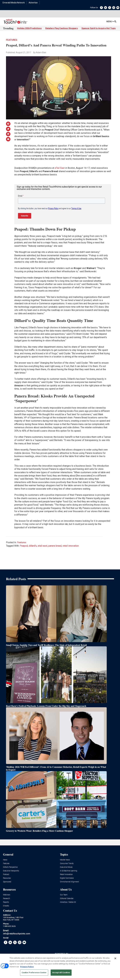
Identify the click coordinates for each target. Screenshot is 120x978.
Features (11, 40)
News (5, 860)
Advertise (33, 3)
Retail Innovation (66, 874)
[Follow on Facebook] (101, 7)
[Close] (115, 958)
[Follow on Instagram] (113, 7)
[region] (60, 966)
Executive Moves (66, 867)
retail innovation (71, 545)
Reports (6, 902)
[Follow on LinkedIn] (105, 7)
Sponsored (7, 882)
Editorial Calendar (66, 898)
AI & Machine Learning (68, 871)
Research (6, 898)
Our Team (63, 895)
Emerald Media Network (14, 3)
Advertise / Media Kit (68, 902)
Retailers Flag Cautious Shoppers (61, 28)
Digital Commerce (67, 878)
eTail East (60, 168)
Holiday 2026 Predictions (29, 28)
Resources (7, 878)
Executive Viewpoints (11, 871)
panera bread (55, 545)
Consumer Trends (67, 863)
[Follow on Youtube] (117, 7)
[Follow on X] (109, 7)
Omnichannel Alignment (69, 882)
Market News (65, 860)
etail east (42, 545)
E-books (6, 906)
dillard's (33, 545)
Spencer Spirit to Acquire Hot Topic (99, 28)
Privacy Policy (27, 967)
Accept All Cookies (61, 972)
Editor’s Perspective (10, 867)
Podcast (6, 874)
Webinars (6, 895)
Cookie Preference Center (34, 972)
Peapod (24, 545)
